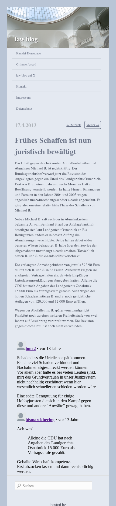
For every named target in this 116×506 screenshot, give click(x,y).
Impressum (23, 97)
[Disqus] (58, 406)
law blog (26, 38)
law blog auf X (25, 75)
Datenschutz (24, 108)
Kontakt (21, 86)
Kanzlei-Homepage (28, 53)
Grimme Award (26, 64)
